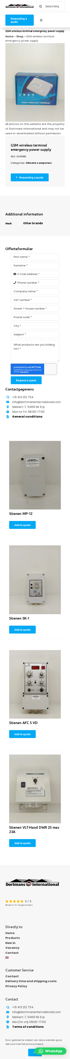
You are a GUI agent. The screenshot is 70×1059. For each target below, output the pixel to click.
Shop (20, 36)
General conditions (27, 417)
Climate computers (39, 163)
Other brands (33, 223)
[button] (50, 1051)
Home (9, 36)
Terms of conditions (28, 1027)
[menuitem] (35, 957)
